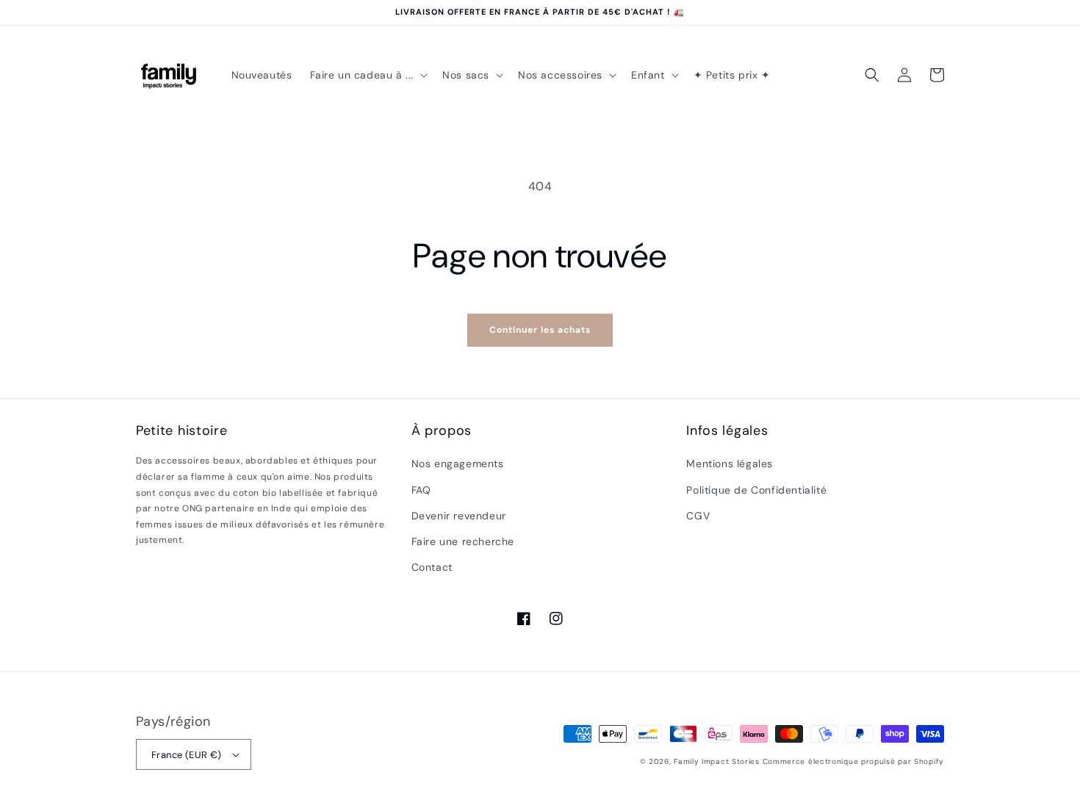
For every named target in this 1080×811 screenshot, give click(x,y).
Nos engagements (457, 463)
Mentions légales (729, 463)
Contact (432, 567)
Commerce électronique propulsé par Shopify (853, 761)
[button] (367, 75)
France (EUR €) (186, 755)
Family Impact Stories (717, 761)
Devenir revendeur (458, 515)
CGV (698, 515)
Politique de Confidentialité (756, 490)
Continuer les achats (540, 330)
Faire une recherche (462, 541)
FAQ (421, 490)
